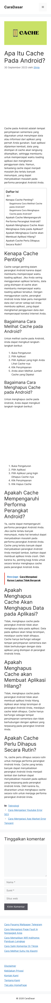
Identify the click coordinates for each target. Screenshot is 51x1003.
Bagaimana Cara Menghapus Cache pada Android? (24, 212)
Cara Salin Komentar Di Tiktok (21, 946)
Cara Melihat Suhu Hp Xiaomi (21, 951)
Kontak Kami (11, 975)
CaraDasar (13, 7)
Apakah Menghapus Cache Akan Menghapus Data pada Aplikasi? (25, 227)
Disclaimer (10, 966)
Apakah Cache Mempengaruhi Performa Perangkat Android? (23, 219)
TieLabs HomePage (15, 985)
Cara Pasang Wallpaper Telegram (23, 924)
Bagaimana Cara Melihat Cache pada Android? (25, 205)
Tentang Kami (12, 980)
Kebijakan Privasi (14, 970)
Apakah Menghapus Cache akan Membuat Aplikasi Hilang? (24, 234)
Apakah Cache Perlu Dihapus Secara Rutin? (23, 242)
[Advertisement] (25, 99)
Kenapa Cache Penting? (19, 199)
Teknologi (13, 805)
